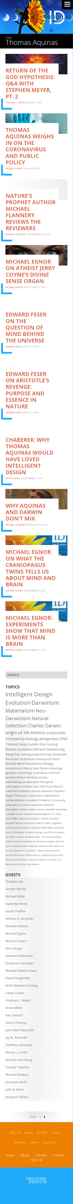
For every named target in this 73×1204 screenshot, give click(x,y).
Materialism (20, 710)
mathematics (51, 795)
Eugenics (57, 823)
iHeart (34, 1142)
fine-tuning (22, 754)
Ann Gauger (14, 948)
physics (43, 777)
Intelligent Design (29, 694)
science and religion (51, 836)
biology (32, 738)
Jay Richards (13, 478)
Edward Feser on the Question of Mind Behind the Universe (26, 327)
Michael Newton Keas (21, 971)
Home (10, 1155)
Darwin (44, 768)
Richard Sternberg (18, 1060)
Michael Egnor (14, 168)
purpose (10, 823)
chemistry (27, 841)
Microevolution (52, 850)
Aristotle (59, 827)
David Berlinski (16, 904)
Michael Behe (14, 764)
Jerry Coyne (20, 864)
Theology (32, 859)
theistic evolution (19, 749)
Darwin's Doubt (13, 841)
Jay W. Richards (16, 1037)
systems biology (34, 832)
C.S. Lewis (55, 814)
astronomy (11, 827)
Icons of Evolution (15, 832)
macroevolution (20, 845)
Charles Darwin (44, 725)
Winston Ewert (16, 941)
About (25, 1155)
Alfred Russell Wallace (16, 859)
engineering (41, 754)
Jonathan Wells (32, 836)
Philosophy (21, 795)
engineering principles (52, 855)
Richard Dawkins (46, 749)
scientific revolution (56, 809)
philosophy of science (17, 804)
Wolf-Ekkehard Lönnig (21, 985)
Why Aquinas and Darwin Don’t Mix (25, 512)
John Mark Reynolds (19, 1030)
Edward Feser (13, 346)
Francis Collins (43, 823)
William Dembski (26, 777)
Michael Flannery (16, 234)
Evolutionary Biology (39, 764)
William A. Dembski (19, 919)
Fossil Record (54, 786)
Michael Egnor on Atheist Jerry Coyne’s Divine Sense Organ (30, 271)
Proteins (27, 786)
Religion (51, 841)
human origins (27, 809)
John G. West (14, 1089)
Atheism (37, 732)
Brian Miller (11, 818)
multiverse (40, 773)
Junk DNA (39, 786)
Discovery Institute (36, 1180)
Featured (33, 845)
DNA (63, 738)
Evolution (18, 702)
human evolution (15, 800)
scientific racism (14, 814)
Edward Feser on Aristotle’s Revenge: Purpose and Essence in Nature (27, 390)
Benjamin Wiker (16, 1097)
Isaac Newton (32, 864)
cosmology (24, 773)
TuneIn (56, 1132)
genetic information (15, 855)
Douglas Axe (14, 881)
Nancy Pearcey (16, 1023)
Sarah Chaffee (15, 911)
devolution (24, 827)
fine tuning (48, 744)
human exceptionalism (36, 814)
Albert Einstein (46, 845)
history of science (25, 823)
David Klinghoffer (17, 978)
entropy (36, 855)
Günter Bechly (15, 889)
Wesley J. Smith (16, 1052)
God (36, 768)
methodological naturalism (22, 782)
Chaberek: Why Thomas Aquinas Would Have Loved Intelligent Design (30, 456)
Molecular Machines (42, 804)
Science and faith (47, 759)
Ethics (29, 855)
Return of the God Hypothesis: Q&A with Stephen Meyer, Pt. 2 (30, 83)
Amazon (20, 1142)
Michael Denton (16, 926)
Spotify (42, 1132)
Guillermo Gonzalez (47, 859)
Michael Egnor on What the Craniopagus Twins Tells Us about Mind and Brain (31, 568)
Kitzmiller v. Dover (14, 836)
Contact (59, 1155)
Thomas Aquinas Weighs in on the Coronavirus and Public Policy (30, 146)
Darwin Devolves (49, 818)
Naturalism (36, 795)
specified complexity (54, 832)
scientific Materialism (42, 827)
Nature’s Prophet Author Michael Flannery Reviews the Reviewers (31, 212)
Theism (11, 744)
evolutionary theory (18, 768)
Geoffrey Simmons (18, 1045)
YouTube (49, 1142)
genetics (11, 773)
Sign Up (15, 1132)
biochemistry (39, 841)
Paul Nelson (14, 1015)
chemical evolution (29, 818)
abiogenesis (49, 738)
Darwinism (45, 702)
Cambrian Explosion (17, 791)
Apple (29, 1132)
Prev (33, 1117)
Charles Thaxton (17, 1067)
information (12, 809)
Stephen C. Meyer (15, 102)
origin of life (17, 732)
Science (40, 809)
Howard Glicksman (19, 956)
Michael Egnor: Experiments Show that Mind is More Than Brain (30, 630)
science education (42, 791)
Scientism (27, 759)
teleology (56, 768)
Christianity (58, 800)
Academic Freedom (38, 800)
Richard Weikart (17, 1075)
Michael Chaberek (16, 524)
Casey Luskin (28, 744)
